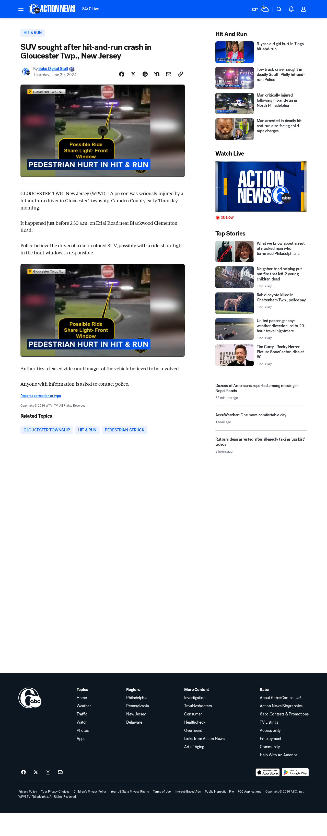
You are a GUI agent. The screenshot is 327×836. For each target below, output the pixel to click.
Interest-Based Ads (188, 791)
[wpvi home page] (29, 698)
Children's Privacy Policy (90, 791)
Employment (270, 739)
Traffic (82, 714)
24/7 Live (90, 8)
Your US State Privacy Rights (130, 791)
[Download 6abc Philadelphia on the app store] (267, 772)
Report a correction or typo (40, 395)
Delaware (134, 722)
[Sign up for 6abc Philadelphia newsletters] (60, 772)
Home (82, 698)
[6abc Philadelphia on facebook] (23, 772)
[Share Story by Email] (168, 74)
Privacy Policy (27, 791)
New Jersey (136, 714)
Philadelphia (136, 698)
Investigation (195, 698)
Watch (82, 722)
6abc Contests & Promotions (284, 714)
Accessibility (270, 730)
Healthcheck (194, 722)
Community (270, 747)
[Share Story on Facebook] (121, 74)
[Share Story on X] (133, 74)
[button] (21, 9)
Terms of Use (162, 791)
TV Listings (269, 722)
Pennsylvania (137, 706)
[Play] (261, 186)
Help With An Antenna (279, 755)
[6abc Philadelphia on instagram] (48, 772)
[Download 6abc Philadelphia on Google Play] (295, 772)
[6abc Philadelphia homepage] (52, 9)
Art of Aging (194, 747)
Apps (81, 739)
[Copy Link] (180, 74)
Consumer (193, 714)
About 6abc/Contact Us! (280, 698)
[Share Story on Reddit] (145, 74)
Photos (83, 730)
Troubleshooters (198, 706)
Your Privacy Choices (55, 791)
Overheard (193, 730)
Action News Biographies (281, 706)
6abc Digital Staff (53, 69)
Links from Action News (204, 739)
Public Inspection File (219, 791)
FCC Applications (249, 791)
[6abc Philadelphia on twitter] (36, 772)
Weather (84, 706)
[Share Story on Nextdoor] (157, 74)
